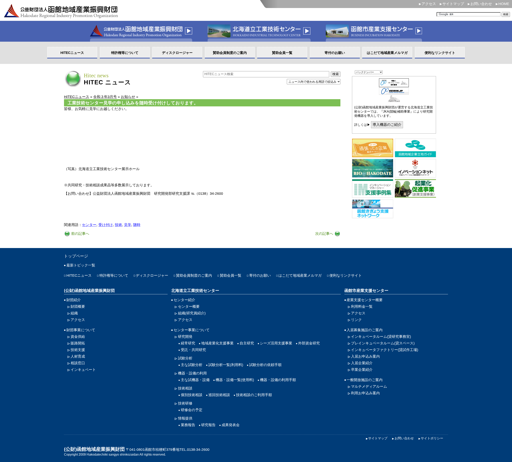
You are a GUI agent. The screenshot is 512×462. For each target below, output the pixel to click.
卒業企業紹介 (362, 370)
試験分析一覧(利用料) (225, 365)
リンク (356, 320)
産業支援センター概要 (365, 300)
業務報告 (188, 425)
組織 (74, 313)
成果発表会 (231, 425)
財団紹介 (73, 300)
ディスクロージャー (152, 275)
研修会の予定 (191, 410)
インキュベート (83, 370)
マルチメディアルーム (369, 386)
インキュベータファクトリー (384, 350)
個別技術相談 (191, 395)
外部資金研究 (309, 343)
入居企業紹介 (362, 363)
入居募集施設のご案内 (365, 330)
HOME (503, 4)
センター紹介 (184, 300)
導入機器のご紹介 (387, 125)
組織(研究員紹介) (192, 313)
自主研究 (247, 343)
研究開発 (185, 337)
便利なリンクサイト (345, 275)
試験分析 (185, 358)
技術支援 (78, 350)
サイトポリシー (432, 438)
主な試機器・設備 (195, 380)
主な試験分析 (191, 365)
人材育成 (78, 356)
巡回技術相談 (219, 395)
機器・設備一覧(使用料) (235, 380)
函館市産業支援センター (366, 290)
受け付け (105, 225)
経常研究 (188, 343)
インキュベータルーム (381, 337)
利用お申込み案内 (365, 393)
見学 (127, 225)
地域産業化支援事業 (217, 343)
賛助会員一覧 (230, 275)
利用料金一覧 (362, 307)
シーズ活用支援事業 (276, 343)
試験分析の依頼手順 (265, 365)
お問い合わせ (481, 4)
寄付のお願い (260, 275)
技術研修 (185, 403)
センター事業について (192, 330)
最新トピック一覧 (80, 265)
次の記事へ (324, 234)
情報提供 (185, 418)
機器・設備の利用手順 (278, 380)
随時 (136, 225)
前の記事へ (79, 234)
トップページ (76, 256)
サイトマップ (453, 4)
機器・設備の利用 (192, 373)
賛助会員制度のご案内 (194, 275)
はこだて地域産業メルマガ (300, 275)
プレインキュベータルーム (383, 343)
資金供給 (78, 337)
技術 (118, 225)
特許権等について (113, 275)
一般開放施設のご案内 (365, 380)
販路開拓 (78, 343)
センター (89, 225)
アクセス (429, 4)
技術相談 (185, 388)
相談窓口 (78, 363)
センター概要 (189, 307)
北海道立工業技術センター (195, 290)
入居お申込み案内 (365, 356)
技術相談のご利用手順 (254, 395)
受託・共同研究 (193, 350)
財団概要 (78, 307)
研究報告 (208, 425)
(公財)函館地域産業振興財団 (89, 290)
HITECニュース (79, 275)
